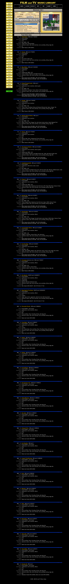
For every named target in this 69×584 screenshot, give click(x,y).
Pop (9, 45)
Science (9, 71)
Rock (9, 34)
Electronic (9, 68)
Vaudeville (9, 63)
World (9, 21)
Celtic (9, 24)
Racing (9, 79)
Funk (9, 50)
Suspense (9, 11)
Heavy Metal (9, 32)
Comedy (9, 19)
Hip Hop (9, 66)
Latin (9, 55)
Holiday (9, 81)
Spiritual (9, 84)
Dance (9, 53)
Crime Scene (9, 29)
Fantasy (9, 42)
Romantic (9, 16)
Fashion (9, 58)
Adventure (9, 37)
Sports (9, 76)
